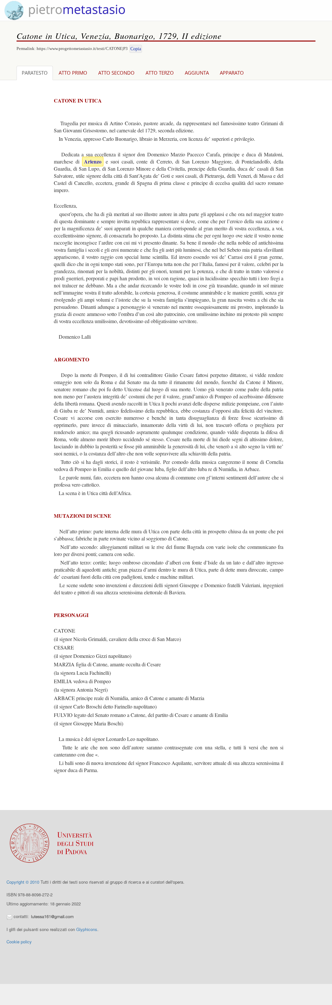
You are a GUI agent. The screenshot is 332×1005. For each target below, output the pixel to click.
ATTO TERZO (160, 72)
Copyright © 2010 (22, 882)
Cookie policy (19, 941)
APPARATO (232, 72)
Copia (135, 48)
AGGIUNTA (197, 72)
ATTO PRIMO (73, 72)
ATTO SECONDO (116, 72)
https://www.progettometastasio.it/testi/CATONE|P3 (82, 48)
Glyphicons (86, 929)
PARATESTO (35, 72)
